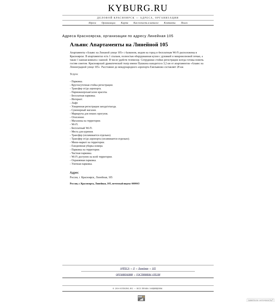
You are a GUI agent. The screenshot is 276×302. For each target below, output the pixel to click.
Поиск (184, 22)
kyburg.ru (138, 8)
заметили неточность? (260, 300)
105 (154, 268)
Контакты (170, 22)
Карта (124, 22)
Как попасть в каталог (145, 22)
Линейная (143, 268)
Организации (108, 22)
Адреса (92, 22)
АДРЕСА (124, 268)
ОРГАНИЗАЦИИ (124, 274)
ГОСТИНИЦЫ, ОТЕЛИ (148, 274)
